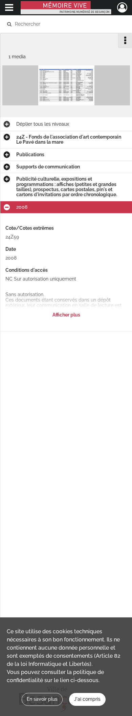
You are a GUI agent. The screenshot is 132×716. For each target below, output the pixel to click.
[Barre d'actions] (125, 40)
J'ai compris (87, 699)
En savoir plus (42, 699)
